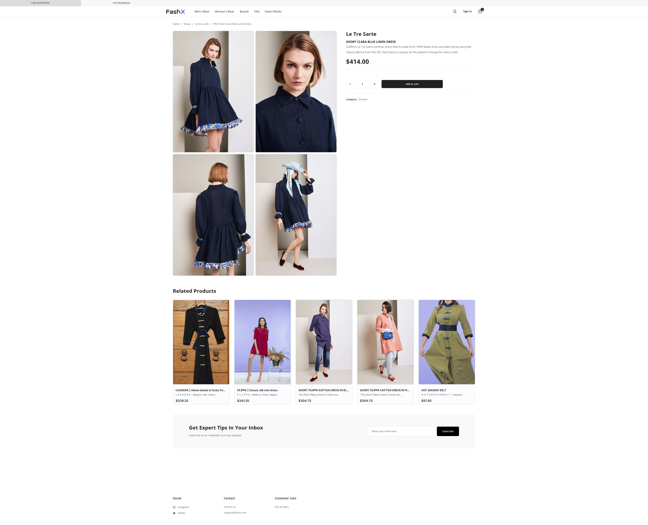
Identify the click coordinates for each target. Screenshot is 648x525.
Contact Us (230, 506)
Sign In (467, 11)
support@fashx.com (235, 512)
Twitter (181, 513)
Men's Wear (202, 11)
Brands (244, 11)
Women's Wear (224, 11)
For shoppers (40, 3)
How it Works (273, 11)
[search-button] (454, 11)
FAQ (256, 11)
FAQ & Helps (282, 506)
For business (121, 3)
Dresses (363, 99)
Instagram (183, 507)
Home (176, 23)
